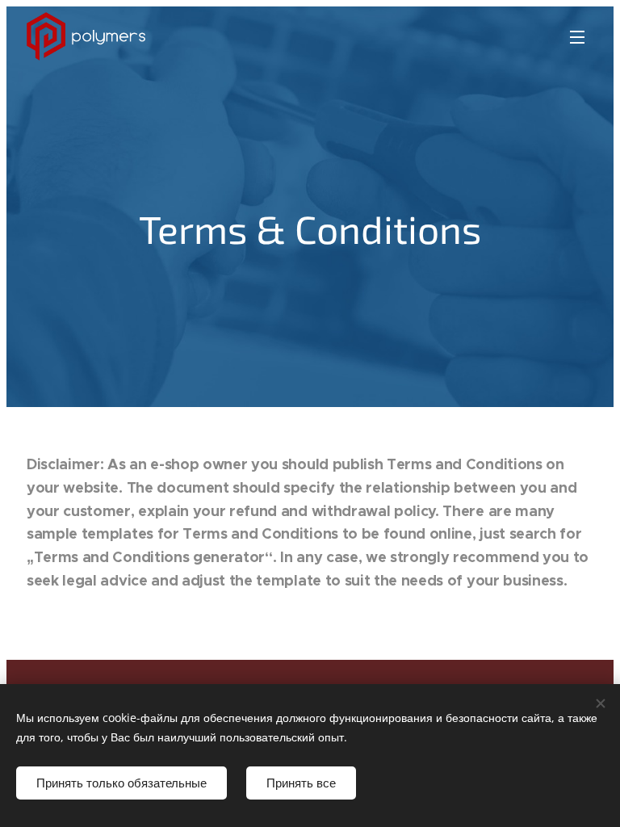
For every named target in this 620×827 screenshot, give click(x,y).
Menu (577, 36)
